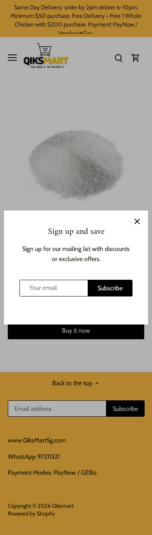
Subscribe (110, 288)
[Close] (137, 221)
